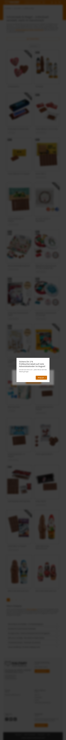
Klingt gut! (41, 378)
